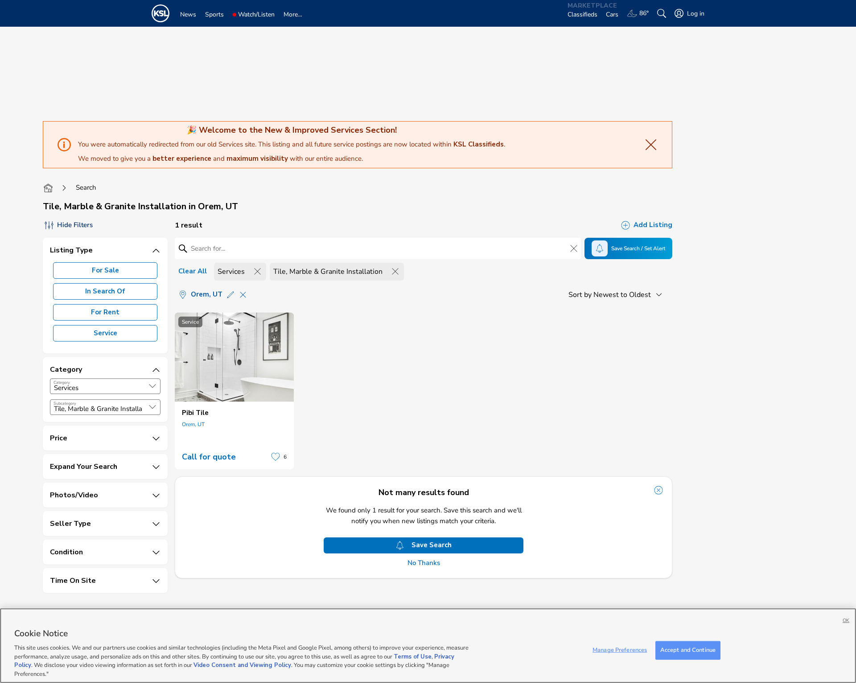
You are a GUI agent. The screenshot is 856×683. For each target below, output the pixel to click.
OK (846, 620)
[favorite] (275, 456)
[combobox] (105, 386)
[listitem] (234, 391)
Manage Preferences (620, 650)
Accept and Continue (688, 650)
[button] (152, 386)
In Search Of (105, 291)
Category (62, 382)
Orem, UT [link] (193, 424)
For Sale (105, 270)
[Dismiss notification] (658, 490)
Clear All (192, 271)
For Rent (105, 312)
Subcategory (65, 403)
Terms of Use (413, 656)
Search (86, 187)
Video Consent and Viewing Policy (242, 665)
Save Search (432, 545)
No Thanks (423, 563)
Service (105, 333)
